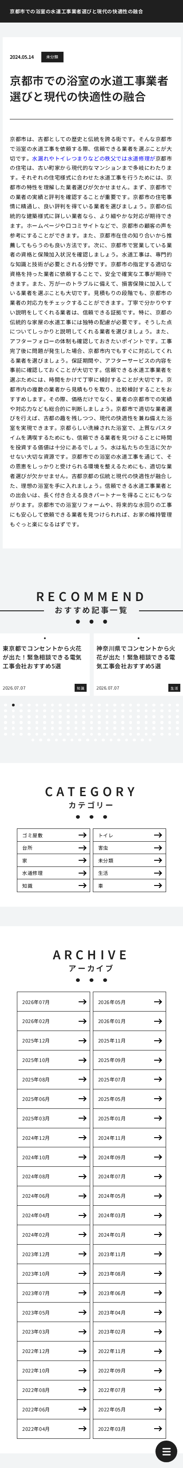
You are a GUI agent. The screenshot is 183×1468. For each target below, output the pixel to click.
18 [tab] (138, 705)
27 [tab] (29, 711)
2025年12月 (36, 1040)
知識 (27, 885)
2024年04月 (36, 1215)
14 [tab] (107, 705)
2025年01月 (112, 1118)
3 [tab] (21, 705)
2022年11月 (112, 1350)
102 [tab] (76, 728)
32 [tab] (68, 711)
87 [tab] (138, 722)
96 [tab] (29, 728)
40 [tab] (130, 711)
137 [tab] (169, 734)
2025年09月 (112, 1059)
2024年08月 (36, 1176)
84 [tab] (114, 722)
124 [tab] (68, 734)
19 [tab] (146, 705)
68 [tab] (169, 716)
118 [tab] (21, 734)
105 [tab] (99, 728)
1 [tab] (5, 705)
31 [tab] (60, 711)
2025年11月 (112, 1040)
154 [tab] (150, 740)
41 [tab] (138, 711)
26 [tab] (21, 711)
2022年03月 (112, 1428)
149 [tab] (111, 740)
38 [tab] (114, 711)
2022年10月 (36, 1370)
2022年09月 (112, 1370)
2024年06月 (36, 1195)
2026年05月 (112, 1001)
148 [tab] (103, 740)
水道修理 (32, 872)
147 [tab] (95, 740)
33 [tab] (76, 711)
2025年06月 (36, 1098)
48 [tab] (13, 716)
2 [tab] (13, 705)
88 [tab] (146, 722)
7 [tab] (52, 705)
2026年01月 (112, 1020)
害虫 (103, 847)
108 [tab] (122, 728)
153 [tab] (142, 740)
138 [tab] (177, 734)
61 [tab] (114, 716)
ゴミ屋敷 (32, 835)
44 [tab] (161, 711)
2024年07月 (112, 1176)
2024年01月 (112, 1234)
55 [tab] (68, 716)
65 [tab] (146, 716)
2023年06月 (112, 1292)
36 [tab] (99, 711)
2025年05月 (112, 1098)
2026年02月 (36, 1020)
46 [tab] (177, 711)
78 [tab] (68, 722)
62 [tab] (122, 716)
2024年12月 (36, 1137)
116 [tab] (5, 734)
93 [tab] (5, 728)
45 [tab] (169, 711)
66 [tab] (153, 716)
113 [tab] (161, 728)
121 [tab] (44, 734)
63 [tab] (130, 716)
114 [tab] (169, 728)
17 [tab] (130, 705)
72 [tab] (21, 722)
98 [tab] (44, 728)
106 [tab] (107, 728)
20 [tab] (153, 705)
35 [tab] (91, 711)
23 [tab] (177, 705)
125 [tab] (76, 734)
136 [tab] (161, 734)
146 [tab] (87, 740)
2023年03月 (36, 1331)
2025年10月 (36, 1059)
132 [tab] (130, 734)
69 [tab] (177, 716)
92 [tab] (177, 722)
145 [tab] (79, 740)
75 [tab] (44, 722)
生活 (103, 872)
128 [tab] (99, 734)
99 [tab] (52, 728)
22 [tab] (169, 705)
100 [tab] (60, 728)
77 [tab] (60, 722)
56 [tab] (76, 716)
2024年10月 (36, 1157)
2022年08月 (36, 1389)
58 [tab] (91, 716)
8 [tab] (60, 705)
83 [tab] (107, 722)
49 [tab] (21, 716)
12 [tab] (91, 705)
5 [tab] (37, 705)
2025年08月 (36, 1079)
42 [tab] (146, 711)
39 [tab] (122, 711)
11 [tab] (83, 705)
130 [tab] (114, 734)
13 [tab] (99, 705)
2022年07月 (112, 1389)
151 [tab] (126, 740)
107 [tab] (114, 728)
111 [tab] (146, 728)
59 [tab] (99, 716)
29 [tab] (44, 711)
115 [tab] (177, 728)
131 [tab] (122, 734)
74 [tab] (37, 722)
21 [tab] (161, 705)
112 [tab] (153, 728)
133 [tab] (138, 734)
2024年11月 (112, 1137)
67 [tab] (161, 716)
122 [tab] (52, 734)
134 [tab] (146, 734)
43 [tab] (153, 711)
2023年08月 (112, 1273)
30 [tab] (52, 711)
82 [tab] (99, 722)
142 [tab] (56, 740)
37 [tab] (107, 711)
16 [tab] (122, 705)
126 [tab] (83, 734)
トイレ (106, 835)
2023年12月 (36, 1253)
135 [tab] (153, 734)
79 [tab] (76, 722)
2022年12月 (36, 1350)
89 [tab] (153, 722)
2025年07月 (112, 1079)
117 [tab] (13, 734)
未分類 (52, 57)
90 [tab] (161, 722)
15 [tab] (114, 705)
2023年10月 (36, 1273)
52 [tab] (44, 716)
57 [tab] (83, 716)
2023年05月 (36, 1312)
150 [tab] (118, 740)
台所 (27, 847)
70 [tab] (5, 722)
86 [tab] (130, 722)
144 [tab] (72, 740)
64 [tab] (138, 716)
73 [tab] (29, 722)
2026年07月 (36, 1001)
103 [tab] (83, 728)
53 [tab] (52, 716)
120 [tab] (37, 734)
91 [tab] (169, 722)
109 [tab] (130, 728)
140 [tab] (40, 740)
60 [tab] (107, 716)
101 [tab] (68, 728)
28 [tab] (37, 711)
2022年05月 (112, 1409)
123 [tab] (60, 734)
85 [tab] (122, 722)
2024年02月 (36, 1234)
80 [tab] (83, 722)
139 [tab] (33, 740)
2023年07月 (36, 1292)
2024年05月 (112, 1195)
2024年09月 (112, 1157)
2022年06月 (36, 1409)
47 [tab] (5, 716)
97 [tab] (37, 728)
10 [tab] (76, 705)
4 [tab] (29, 705)
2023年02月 (112, 1331)
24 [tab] (5, 711)
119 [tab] (29, 734)
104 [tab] (91, 728)
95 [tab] (21, 728)
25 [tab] (13, 711)
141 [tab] (48, 740)
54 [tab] (60, 716)
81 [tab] (91, 722)
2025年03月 (36, 1118)
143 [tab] (64, 740)
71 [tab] (13, 722)
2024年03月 (112, 1215)
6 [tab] (44, 705)
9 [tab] (68, 705)
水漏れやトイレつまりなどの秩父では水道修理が (93, 158)
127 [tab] (91, 734)
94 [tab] (13, 728)
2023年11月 (112, 1253)
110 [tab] (138, 728)
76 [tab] (52, 722)
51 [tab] (37, 716)
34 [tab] (83, 711)
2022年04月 (36, 1428)
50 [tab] (29, 716)
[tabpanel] (45, 664)
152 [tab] (134, 740)
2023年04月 (112, 1312)
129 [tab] (107, 734)
